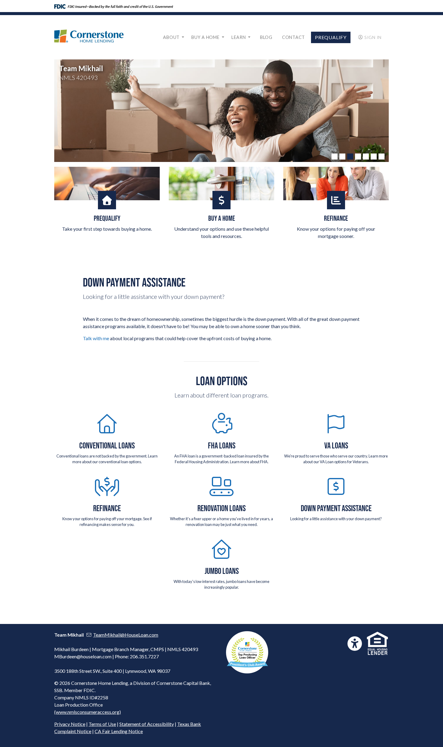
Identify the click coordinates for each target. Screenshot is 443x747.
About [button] (172, 37)
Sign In (373, 37)
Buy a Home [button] (206, 37)
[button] (334, 156)
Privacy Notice (69, 724)
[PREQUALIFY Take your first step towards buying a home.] (107, 183)
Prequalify (331, 37)
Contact (293, 37)
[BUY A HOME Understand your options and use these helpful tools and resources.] (221, 183)
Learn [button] (239, 37)
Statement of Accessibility (146, 724)
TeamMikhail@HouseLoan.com (125, 635)
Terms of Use (102, 724)
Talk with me (96, 338)
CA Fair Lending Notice (119, 731)
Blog (266, 37)
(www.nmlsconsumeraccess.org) (87, 712)
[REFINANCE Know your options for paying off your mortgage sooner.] (336, 183)
